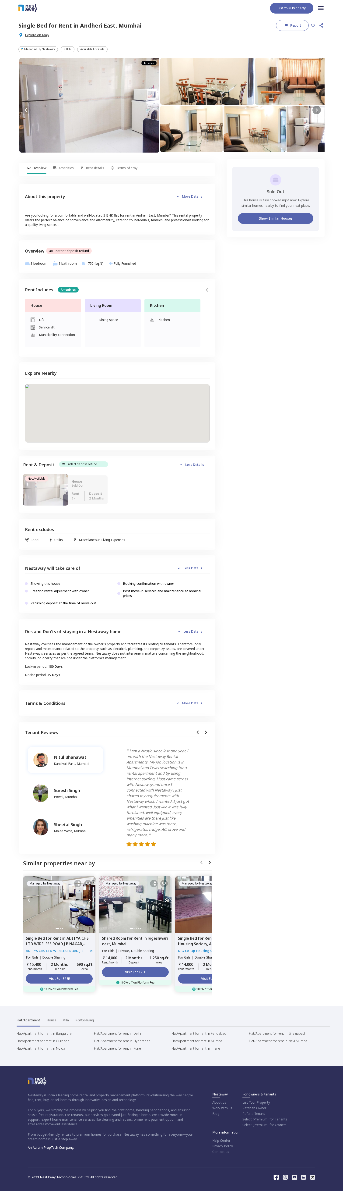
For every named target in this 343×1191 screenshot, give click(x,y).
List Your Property (256, 1102)
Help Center (221, 1140)
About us (219, 1102)
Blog (215, 1113)
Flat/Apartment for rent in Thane (196, 1048)
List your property (292, 8)
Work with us (222, 1108)
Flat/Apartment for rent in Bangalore (44, 1033)
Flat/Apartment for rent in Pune (117, 1048)
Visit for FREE (59, 978)
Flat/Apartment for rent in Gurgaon (43, 1041)
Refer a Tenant (253, 1113)
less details (194, 464)
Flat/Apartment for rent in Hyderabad (122, 1041)
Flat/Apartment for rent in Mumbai (197, 1041)
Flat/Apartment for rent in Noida (41, 1048)
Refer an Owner (254, 1108)
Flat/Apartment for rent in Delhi (117, 1033)
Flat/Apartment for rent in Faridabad (199, 1033)
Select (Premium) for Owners (264, 1125)
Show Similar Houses (275, 218)
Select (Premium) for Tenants (264, 1119)
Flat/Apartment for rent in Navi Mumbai (278, 1041)
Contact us (220, 1151)
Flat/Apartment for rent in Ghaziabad (277, 1033)
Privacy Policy (222, 1146)
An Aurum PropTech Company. (51, 1147)
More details (192, 196)
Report (295, 25)
